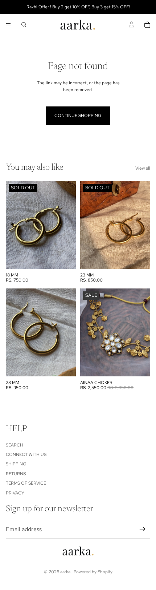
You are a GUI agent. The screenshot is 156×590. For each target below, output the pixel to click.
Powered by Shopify (93, 572)
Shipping (16, 464)
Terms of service (26, 483)
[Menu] (8, 24)
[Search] (24, 25)
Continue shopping (78, 115)
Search (14, 445)
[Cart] (147, 25)
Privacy (15, 493)
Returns (16, 474)
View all (142, 168)
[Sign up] (142, 529)
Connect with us (26, 454)
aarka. (65, 572)
